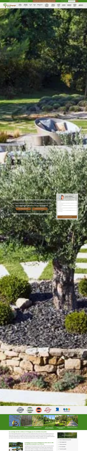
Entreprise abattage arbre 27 (74, 5)
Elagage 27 (30, 5)
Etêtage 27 (34, 5)
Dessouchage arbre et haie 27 (80, 5)
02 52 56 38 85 (14, 1)
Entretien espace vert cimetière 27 (53, 5)
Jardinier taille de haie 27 (58, 5)
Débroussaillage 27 (39, 5)
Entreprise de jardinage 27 (69, 5)
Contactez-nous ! (40, 208)
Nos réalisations (23, 208)
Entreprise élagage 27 (64, 5)
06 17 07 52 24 (24, 1)
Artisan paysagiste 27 (20, 5)
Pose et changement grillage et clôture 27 (47, 5)
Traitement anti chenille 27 (26, 5)
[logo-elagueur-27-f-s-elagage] (9, 5)
